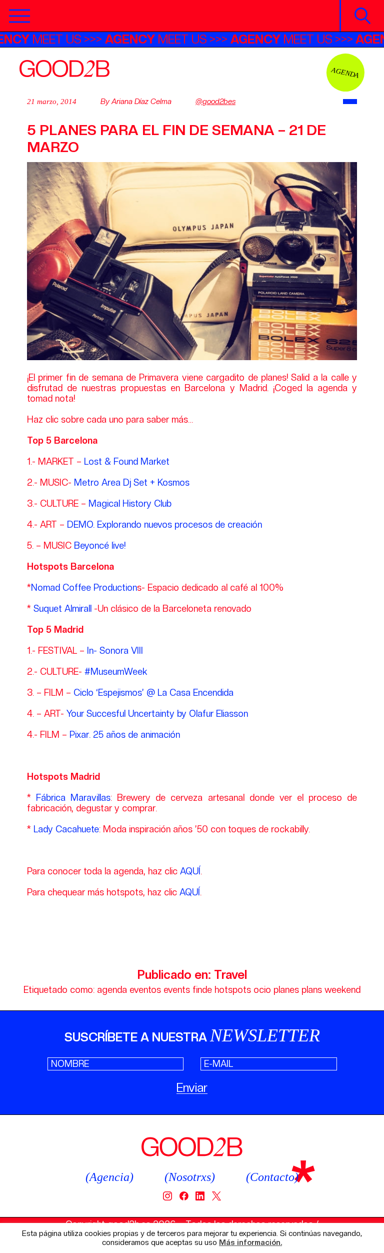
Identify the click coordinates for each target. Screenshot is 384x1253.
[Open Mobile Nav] (20, 16)
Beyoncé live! (100, 545)
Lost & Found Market (127, 461)
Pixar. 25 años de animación (125, 734)
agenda (112, 989)
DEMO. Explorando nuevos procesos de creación (164, 524)
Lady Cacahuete (66, 829)
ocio (262, 989)
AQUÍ (190, 871)
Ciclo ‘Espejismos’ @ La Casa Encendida (154, 692)
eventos (145, 989)
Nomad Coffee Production (84, 587)
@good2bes (216, 101)
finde (202, 989)
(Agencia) (110, 1176)
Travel (230, 974)
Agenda (345, 72)
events (177, 989)
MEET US (172, 39)
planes (286, 989)
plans (312, 989)
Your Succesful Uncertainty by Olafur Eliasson (157, 713)
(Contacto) (272, 1176)
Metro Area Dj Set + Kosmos (132, 482)
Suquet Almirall (63, 608)
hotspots (232, 989)
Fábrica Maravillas (73, 797)
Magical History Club (130, 503)
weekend (342, 989)
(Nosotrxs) (189, 1176)
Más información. (250, 1242)
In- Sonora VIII (116, 650)
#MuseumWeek (117, 671)
